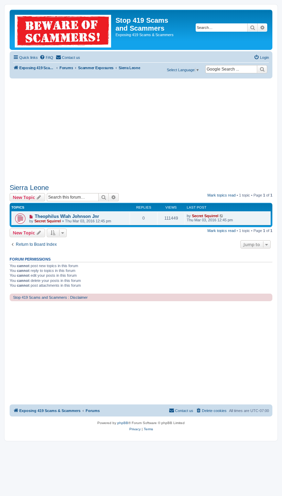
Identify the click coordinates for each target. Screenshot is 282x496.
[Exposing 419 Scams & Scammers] (63, 29)
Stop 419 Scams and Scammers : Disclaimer (50, 297)
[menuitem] (46, 57)
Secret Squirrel (47, 221)
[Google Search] (262, 69)
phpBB (122, 423)
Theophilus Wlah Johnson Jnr (67, 216)
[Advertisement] (141, 130)
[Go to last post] (221, 216)
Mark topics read (221, 195)
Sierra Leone (29, 187)
